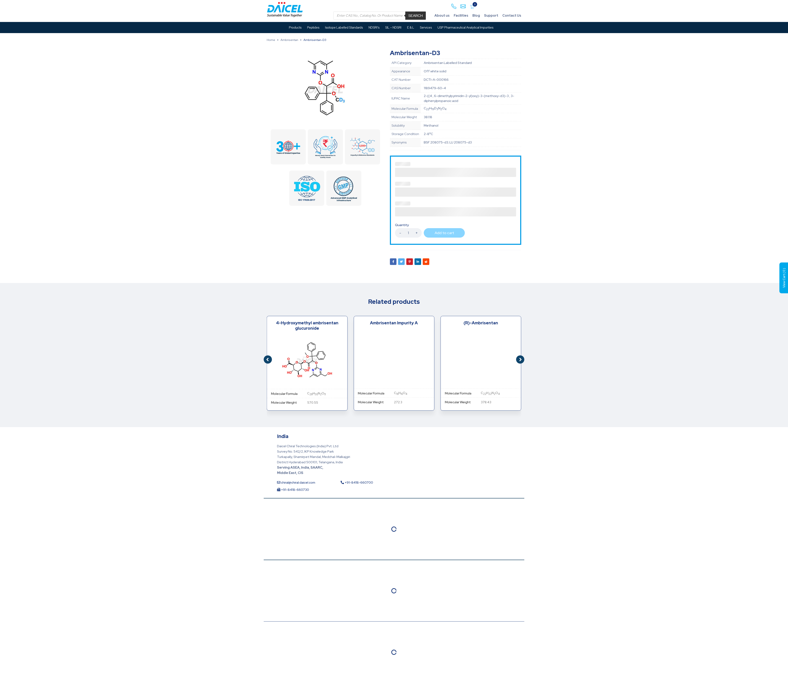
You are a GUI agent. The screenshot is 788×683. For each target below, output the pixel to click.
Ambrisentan (289, 40)
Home (271, 40)
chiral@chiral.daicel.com (297, 482)
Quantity (402, 225)
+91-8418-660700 (358, 482)
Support (491, 15)
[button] (520, 359)
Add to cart (444, 232)
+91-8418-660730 (294, 490)
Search (415, 15)
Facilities (461, 15)
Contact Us (511, 15)
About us (442, 15)
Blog (476, 15)
